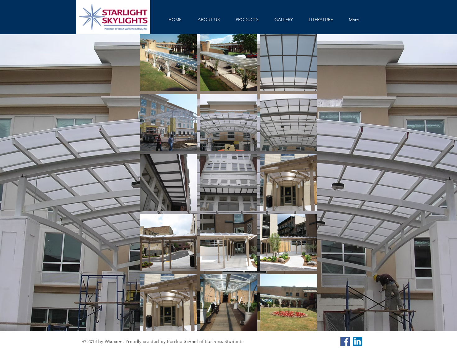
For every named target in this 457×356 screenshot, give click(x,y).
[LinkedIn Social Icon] (357, 341)
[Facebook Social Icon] (345, 341)
